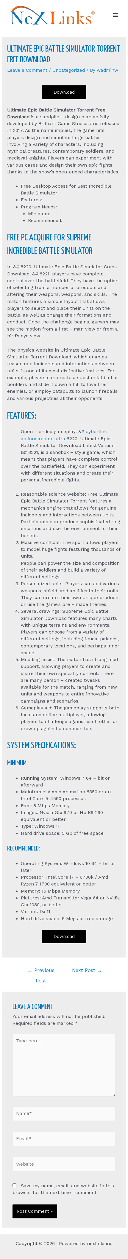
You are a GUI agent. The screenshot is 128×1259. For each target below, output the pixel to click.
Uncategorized (68, 70)
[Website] (64, 1165)
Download (64, 92)
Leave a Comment (27, 70)
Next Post (87, 970)
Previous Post (40, 972)
